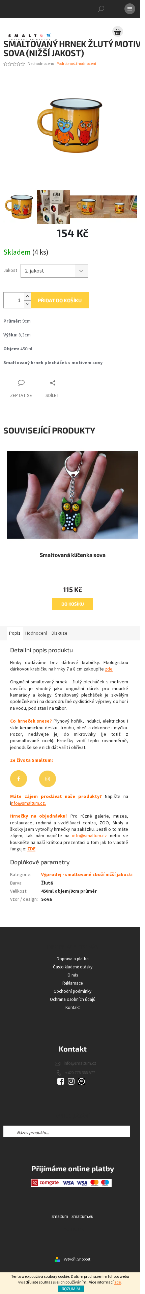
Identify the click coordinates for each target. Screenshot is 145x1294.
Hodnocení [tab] (36, 633)
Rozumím (71, 1288)
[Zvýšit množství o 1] (27, 296)
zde (117, 1282)
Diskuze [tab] (59, 633)
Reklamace (72, 983)
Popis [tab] (15, 633)
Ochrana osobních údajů (72, 999)
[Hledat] (101, 9)
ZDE (31, 849)
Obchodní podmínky (72, 991)
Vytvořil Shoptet (77, 1259)
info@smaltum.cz (89, 835)
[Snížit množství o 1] (27, 304)
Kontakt (72, 1008)
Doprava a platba (73, 959)
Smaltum (60, 1217)
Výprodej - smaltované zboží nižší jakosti (87, 874)
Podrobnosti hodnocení (76, 64)
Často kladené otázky (72, 967)
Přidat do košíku (60, 300)
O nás (72, 975)
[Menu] (130, 9)
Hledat (136, 1131)
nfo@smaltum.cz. (28, 803)
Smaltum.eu (82, 1217)
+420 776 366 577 (80, 1073)
